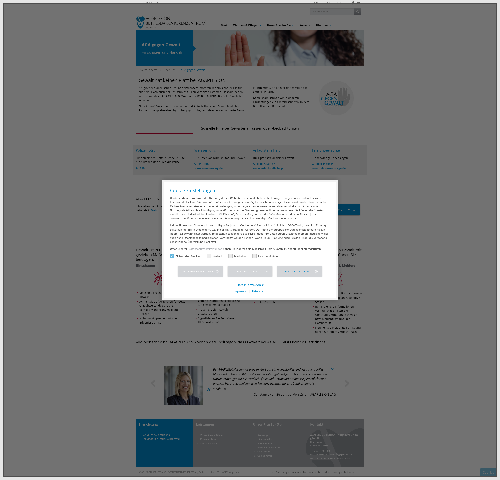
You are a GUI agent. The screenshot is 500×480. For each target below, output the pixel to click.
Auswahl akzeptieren (198, 271)
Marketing (240, 255)
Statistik (217, 255)
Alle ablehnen (247, 271)
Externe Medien (268, 255)
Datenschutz (258, 291)
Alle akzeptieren (297, 271)
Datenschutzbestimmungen (205, 248)
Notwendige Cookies (188, 255)
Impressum (240, 291)
